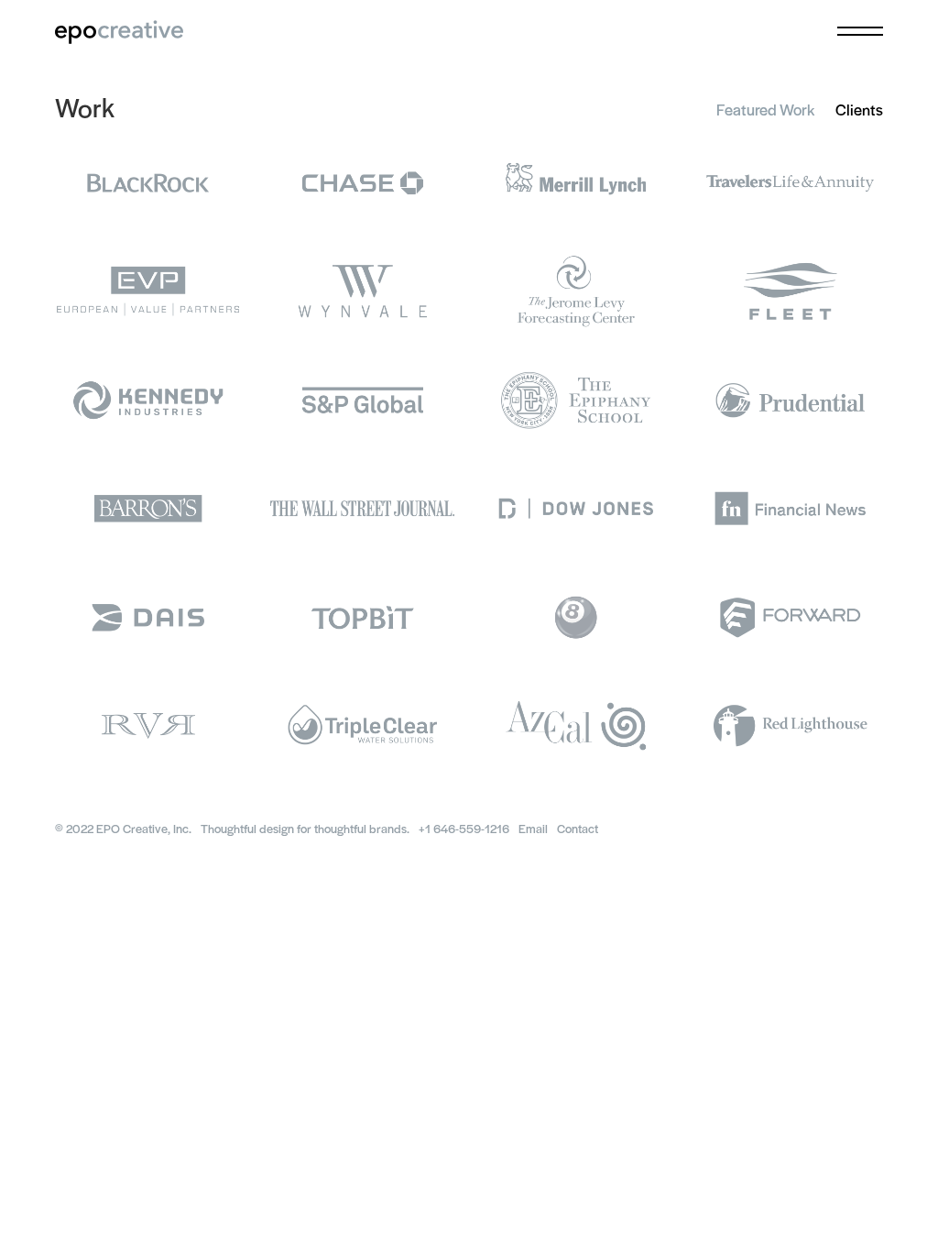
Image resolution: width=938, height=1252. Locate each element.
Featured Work (765, 109)
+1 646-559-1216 (464, 828)
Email (533, 828)
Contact (577, 828)
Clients (859, 109)
